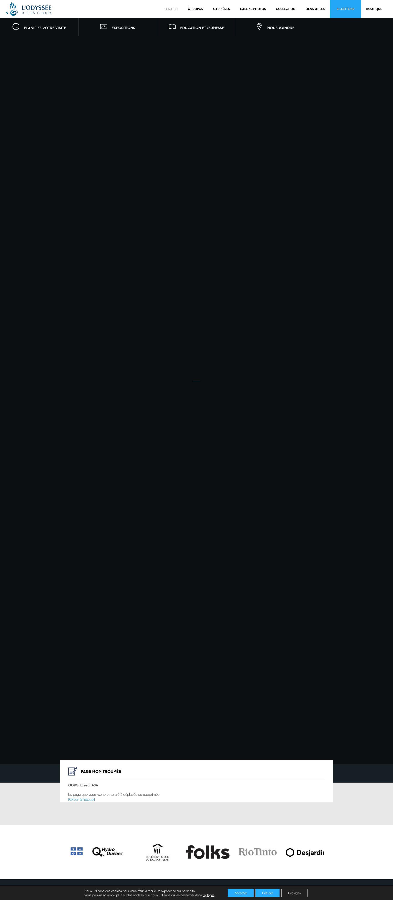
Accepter (241, 893)
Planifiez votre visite (45, 27)
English (171, 9)
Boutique (374, 9)
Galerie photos (253, 9)
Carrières (221, 9)
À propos (195, 9)
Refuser (267, 893)
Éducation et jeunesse (202, 27)
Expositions (123, 27)
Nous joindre (280, 27)
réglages (208, 895)
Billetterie (345, 9)
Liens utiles (315, 9)
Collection (285, 9)
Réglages (294, 893)
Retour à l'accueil (81, 799)
